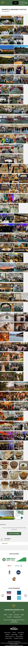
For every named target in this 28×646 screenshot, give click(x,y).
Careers (7, 634)
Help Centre (7, 632)
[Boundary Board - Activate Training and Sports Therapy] (19, 593)
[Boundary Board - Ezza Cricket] (9, 598)
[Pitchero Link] (14, 629)
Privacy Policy (19, 636)
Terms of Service (9, 636)
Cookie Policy (8, 638)
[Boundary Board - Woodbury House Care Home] (19, 598)
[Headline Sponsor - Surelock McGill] (9, 593)
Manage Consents (18, 638)
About (14, 632)
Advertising (21, 632)
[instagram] (14, 612)
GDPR (21, 634)
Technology (14, 634)
